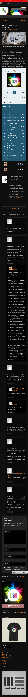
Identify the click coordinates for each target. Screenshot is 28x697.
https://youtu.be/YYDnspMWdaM (14, 380)
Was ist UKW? (13, 16)
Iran (3, 660)
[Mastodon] (20, 164)
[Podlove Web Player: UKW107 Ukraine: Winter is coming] (14, 114)
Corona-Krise (5, 657)
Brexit (3, 654)
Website (6, 563)
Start (3, 16)
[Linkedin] (20, 170)
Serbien (4, 663)
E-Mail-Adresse (8, 556)
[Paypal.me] (22, 164)
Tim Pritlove (14, 208)
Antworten (10, 231)
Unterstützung (20, 612)
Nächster (23, 20)
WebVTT (18, 197)
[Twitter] (22, 170)
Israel (3, 661)
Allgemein (4, 652)
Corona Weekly (5, 655)
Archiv (7, 16)
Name (7, 549)
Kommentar (7, 531)
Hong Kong (4, 658)
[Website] (18, 164)
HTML (14, 197)
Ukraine (21, 208)
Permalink (22, 210)
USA (3, 666)
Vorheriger (5, 20)
